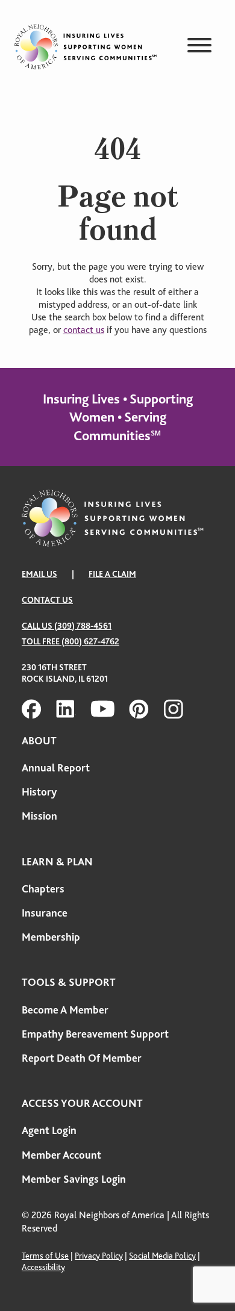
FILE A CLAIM (112, 574)
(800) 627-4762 (90, 641)
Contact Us (47, 600)
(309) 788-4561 (82, 626)
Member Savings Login (74, 1179)
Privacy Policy (99, 1255)
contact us (83, 330)
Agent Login (49, 1130)
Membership (51, 937)
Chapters (43, 889)
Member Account (61, 1155)
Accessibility (43, 1267)
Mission (39, 816)
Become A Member (65, 1010)
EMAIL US (39, 574)
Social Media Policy (162, 1255)
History (39, 792)
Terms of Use (45, 1255)
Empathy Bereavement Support (95, 1034)
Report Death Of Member (82, 1058)
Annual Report (56, 768)
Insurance (44, 913)
